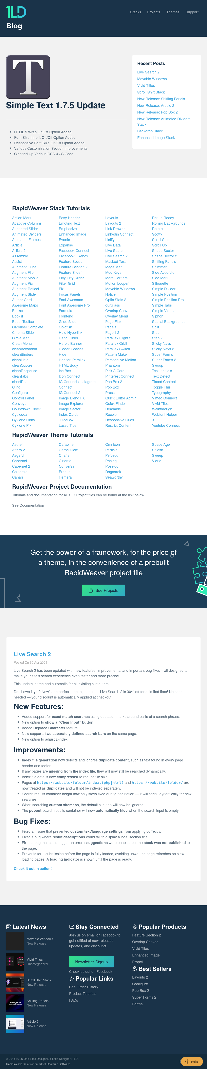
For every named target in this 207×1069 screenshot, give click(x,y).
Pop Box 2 (113, 381)
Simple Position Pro (168, 299)
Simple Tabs (162, 305)
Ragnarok (113, 471)
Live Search (115, 250)
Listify (110, 239)
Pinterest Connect (119, 376)
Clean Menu (22, 343)
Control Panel (23, 397)
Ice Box (65, 370)
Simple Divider (163, 288)
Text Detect (161, 376)
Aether (17, 444)
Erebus (64, 471)
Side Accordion (164, 272)
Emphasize (68, 228)
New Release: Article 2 (155, 105)
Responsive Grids (119, 419)
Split (155, 326)
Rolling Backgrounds (168, 223)
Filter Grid (67, 283)
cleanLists (20, 359)
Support (192, 11)
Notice (110, 294)
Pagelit (110, 326)
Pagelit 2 (112, 332)
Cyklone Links (23, 419)
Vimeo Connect (164, 397)
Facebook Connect (74, 250)
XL (154, 419)
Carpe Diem (68, 449)
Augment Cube (24, 266)
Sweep (157, 455)
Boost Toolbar (23, 321)
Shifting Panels (164, 261)
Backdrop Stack (150, 130)
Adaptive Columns (27, 223)
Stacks (135, 11)
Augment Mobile (25, 277)
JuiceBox (66, 419)
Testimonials (162, 370)
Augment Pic (22, 283)
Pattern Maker (116, 354)
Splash (157, 449)
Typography (161, 392)
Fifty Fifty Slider (71, 277)
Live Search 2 (148, 71)
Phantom (112, 365)
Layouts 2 (113, 223)
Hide (62, 354)
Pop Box (112, 387)
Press (110, 392)
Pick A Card (115, 370)
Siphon (157, 315)
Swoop (157, 365)
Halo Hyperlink (70, 332)
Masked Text (115, 261)
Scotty (157, 234)
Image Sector (69, 408)
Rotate (157, 228)
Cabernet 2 (21, 466)
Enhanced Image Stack (156, 137)
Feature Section (71, 261)
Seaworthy (114, 477)
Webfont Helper (164, 414)
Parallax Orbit (116, 343)
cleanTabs (20, 376)
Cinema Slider (23, 332)
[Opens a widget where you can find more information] (192, 1062)
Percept (111, 455)
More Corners (116, 277)
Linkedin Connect (119, 234)
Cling (16, 387)
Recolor (111, 414)
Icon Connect (69, 376)
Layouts (111, 217)
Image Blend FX (72, 397)
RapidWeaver (14, 1064)
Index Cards (68, 414)
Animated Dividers (27, 234)
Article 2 (18, 250)
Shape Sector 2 (164, 255)
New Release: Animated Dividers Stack (163, 121)
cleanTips (19, 381)
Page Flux (113, 321)
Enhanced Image (72, 234)
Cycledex (19, 414)
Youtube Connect (166, 425)
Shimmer (159, 266)
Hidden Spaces (71, 348)
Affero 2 (18, 449)
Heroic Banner (70, 343)
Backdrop (19, 310)
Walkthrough (162, 408)
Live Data (113, 244)
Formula (65, 310)
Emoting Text (69, 223)
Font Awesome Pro (74, 305)
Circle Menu (22, 337)
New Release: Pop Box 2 (157, 112)
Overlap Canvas (118, 310)
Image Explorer (71, 403)
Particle (111, 449)
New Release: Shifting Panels (161, 98)
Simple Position (164, 294)
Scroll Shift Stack (151, 91)
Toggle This (161, 387)
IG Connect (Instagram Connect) (77, 384)
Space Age (161, 444)
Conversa (66, 466)
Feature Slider (70, 272)
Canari (17, 477)
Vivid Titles (146, 85)
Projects (153, 11)
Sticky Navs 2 (163, 348)
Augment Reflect (25, 288)
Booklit (17, 315)
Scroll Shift (160, 239)
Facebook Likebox (73, 255)
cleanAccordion (24, 348)
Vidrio (156, 460)
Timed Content (164, 381)
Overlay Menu (116, 315)
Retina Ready (163, 217)
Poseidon (112, 466)
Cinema (65, 460)
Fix (61, 288)
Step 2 (157, 337)
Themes (173, 11)
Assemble (20, 255)
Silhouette (160, 283)
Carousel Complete (27, 326)
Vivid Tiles (160, 403)
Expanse (66, 244)
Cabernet (19, 460)
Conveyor (20, 403)
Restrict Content (118, 425)
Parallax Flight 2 (118, 337)
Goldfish (65, 326)
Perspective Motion (120, 359)
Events (64, 239)
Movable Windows (152, 78)
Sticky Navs (161, 343)
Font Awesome (71, 299)
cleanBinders (22, 354)
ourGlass (112, 305)
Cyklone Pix (21, 425)
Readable (113, 408)
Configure (20, 392)
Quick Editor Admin (120, 397)
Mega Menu (115, 266)
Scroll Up (159, 244)
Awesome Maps (25, 305)
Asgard (18, 455)
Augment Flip (23, 272)
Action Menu (22, 217)
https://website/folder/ (157, 782)
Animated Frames (26, 239)
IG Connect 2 (69, 392)
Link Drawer (115, 228)
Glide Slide (67, 321)
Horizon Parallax (72, 359)
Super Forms (162, 354)
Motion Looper (117, 283)
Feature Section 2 (73, 266)
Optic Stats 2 (115, 299)
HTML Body (68, 365)
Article (17, 244)
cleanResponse (24, 370)
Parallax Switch (117, 348)
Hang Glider (68, 337)
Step (155, 332)
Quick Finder (115, 403)
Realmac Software (58, 1064)
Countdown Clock (26, 408)
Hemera (65, 477)
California (19, 471)
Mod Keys (113, 272)
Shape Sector (163, 250)
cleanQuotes (22, 365)
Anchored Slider (25, 228)
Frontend (66, 315)
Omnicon (112, 444)
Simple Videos (163, 310)
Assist (17, 261)
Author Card (22, 299)
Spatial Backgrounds (168, 321)
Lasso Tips (67, 425)
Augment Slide (24, 294)
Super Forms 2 (164, 359)
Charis (64, 455)
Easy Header (69, 217)
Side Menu (160, 277)
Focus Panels (70, 294)
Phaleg (111, 460)
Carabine (66, 444)
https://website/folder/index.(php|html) (80, 782)
